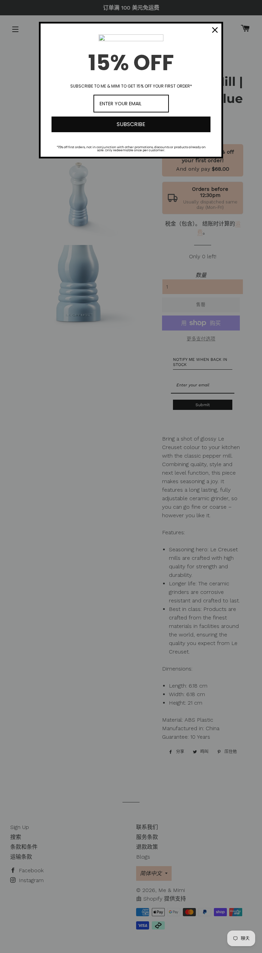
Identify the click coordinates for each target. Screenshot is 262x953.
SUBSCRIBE (131, 124)
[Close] (215, 30)
